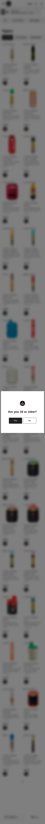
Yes (15, 421)
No (29, 421)
